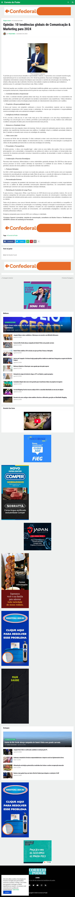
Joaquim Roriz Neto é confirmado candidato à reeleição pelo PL (30, 750)
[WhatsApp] (27, 241)
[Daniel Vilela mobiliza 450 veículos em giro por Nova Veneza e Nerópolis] (7, 353)
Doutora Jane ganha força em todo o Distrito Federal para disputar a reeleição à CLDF (36, 773)
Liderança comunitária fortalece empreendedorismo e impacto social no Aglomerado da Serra (39, 757)
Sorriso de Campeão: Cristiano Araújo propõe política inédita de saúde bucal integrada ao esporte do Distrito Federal (43, 359)
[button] (2, 2)
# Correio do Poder (17, 20)
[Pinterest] (31, 241)
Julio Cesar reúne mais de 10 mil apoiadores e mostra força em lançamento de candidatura (34, 326)
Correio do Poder (12, 2)
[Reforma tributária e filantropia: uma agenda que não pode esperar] (7, 368)
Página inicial (7, 20)
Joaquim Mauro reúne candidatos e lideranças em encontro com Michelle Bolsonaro (36, 335)
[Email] (35, 241)
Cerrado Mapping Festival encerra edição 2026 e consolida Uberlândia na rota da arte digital (38, 389)
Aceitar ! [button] (7, 892)
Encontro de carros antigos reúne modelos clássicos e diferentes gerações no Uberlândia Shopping (40, 397)
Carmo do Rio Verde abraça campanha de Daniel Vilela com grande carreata (34, 343)
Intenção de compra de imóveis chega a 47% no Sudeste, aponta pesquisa (33, 374)
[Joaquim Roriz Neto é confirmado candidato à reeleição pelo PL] (7, 752)
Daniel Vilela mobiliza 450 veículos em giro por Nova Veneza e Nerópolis (33, 351)
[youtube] (37, 885)
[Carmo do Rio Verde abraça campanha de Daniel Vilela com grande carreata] (7, 345)
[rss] (45, 885)
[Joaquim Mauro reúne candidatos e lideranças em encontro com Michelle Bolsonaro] (7, 337)
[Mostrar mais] (38, 241)
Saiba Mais (15, 889)
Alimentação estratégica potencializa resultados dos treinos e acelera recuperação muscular (39, 765)
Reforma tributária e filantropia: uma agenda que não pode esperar (31, 366)
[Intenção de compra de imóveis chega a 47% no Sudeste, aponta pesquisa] (7, 376)
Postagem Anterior (7, 278)
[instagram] (41, 885)
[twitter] (33, 885)
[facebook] (29, 885)
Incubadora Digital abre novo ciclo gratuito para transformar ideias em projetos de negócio (38, 382)
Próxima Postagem (67, 278)
